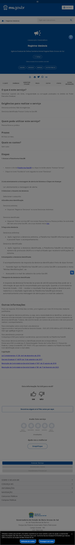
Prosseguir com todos (47, 541)
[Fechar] (72, 534)
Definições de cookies (28, 541)
